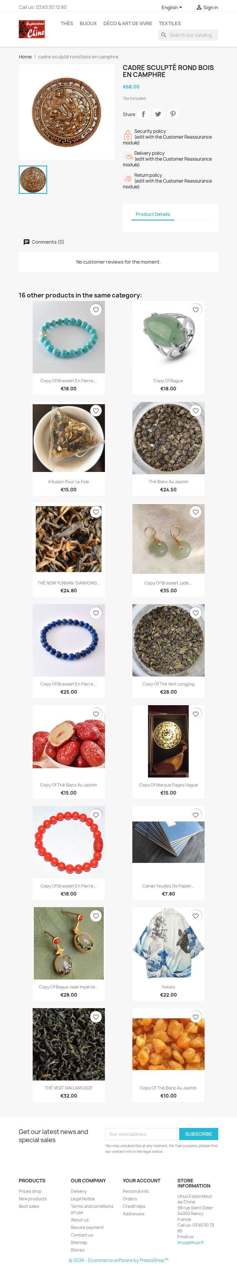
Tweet (158, 114)
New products (33, 1198)
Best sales (29, 1206)
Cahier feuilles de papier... (168, 886)
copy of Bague (168, 380)
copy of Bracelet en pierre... (68, 380)
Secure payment (87, 1227)
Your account (141, 1180)
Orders (130, 1198)
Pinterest (173, 114)
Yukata (168, 987)
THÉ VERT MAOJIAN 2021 (68, 1088)
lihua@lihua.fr (190, 1242)
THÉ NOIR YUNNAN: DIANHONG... (69, 583)
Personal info (136, 1191)
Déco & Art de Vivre (127, 23)
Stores (77, 1250)
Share (143, 114)
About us (80, 1220)
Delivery (79, 1191)
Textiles (170, 23)
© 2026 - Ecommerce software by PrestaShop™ (119, 1260)
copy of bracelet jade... (168, 583)
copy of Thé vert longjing (168, 684)
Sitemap (79, 1242)
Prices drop (30, 1191)
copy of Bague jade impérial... (69, 987)
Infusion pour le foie (68, 481)
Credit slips (134, 1206)
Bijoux (88, 23)
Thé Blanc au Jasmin (168, 481)
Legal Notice (83, 1198)
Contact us (82, 1235)
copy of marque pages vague (168, 785)
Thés (67, 23)
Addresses (134, 1213)
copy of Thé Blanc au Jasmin (68, 785)
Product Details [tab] (153, 214)
